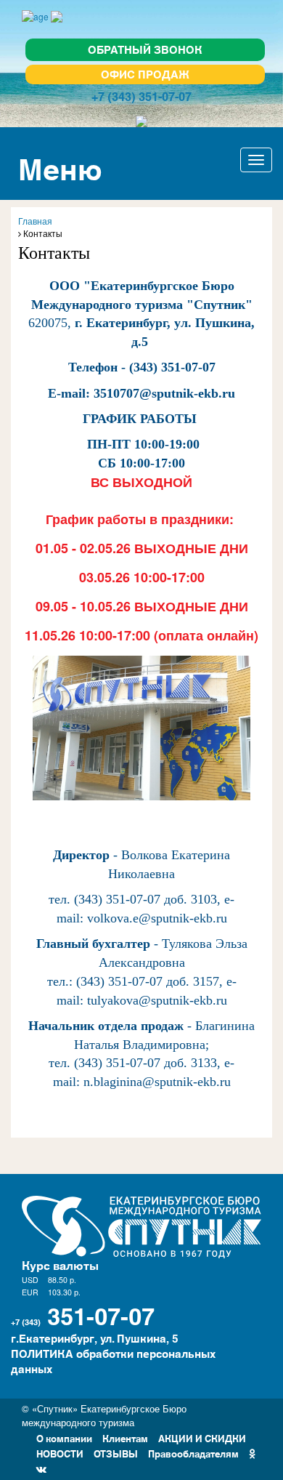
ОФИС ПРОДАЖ (145, 73)
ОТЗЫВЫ (116, 1453)
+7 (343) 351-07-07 (141, 95)
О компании (64, 1437)
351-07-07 (101, 1314)
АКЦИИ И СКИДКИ (202, 1437)
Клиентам (125, 1437)
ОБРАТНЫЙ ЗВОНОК (145, 49)
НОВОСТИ (59, 1453)
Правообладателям (193, 1453)
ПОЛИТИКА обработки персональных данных (113, 1361)
